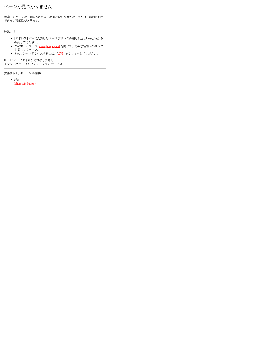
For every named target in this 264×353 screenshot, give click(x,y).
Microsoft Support (25, 83)
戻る (61, 53)
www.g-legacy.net (49, 46)
